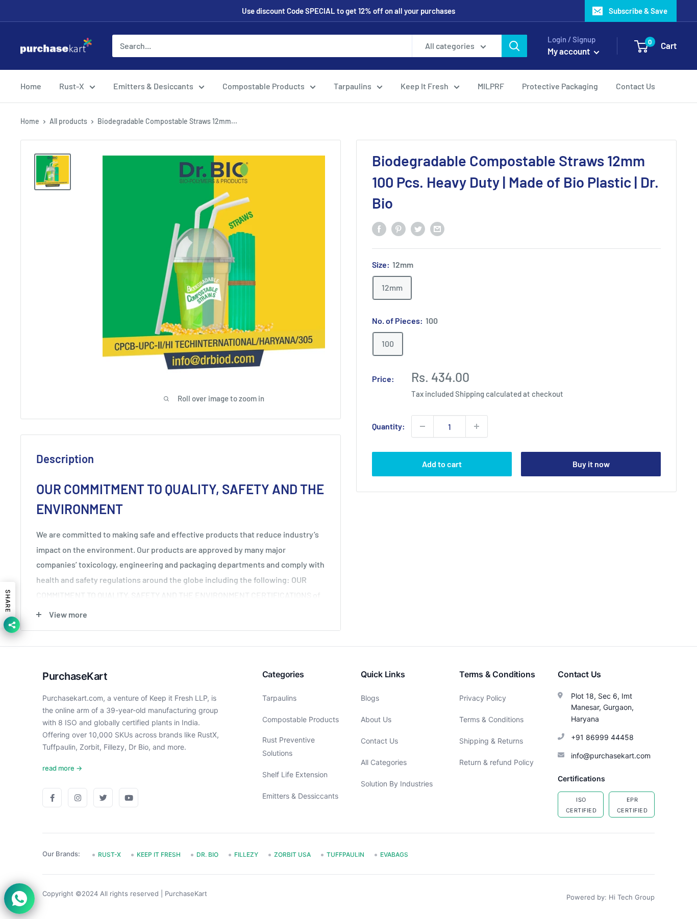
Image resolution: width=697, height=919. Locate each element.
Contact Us (635, 86)
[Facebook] (52, 797)
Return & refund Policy (496, 762)
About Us (376, 719)
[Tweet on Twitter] (418, 228)
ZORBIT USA (292, 854)
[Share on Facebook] (379, 228)
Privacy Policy (482, 698)
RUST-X (109, 854)
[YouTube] (128, 797)
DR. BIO (207, 854)
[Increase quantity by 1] (476, 426)
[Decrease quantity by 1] (422, 426)
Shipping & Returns (491, 740)
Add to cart (442, 464)
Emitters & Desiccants (153, 86)
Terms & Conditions (491, 719)
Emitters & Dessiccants (300, 796)
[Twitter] (103, 797)
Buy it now (591, 464)
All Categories (384, 762)
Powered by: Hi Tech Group (610, 897)
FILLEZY (246, 854)
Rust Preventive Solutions (288, 746)
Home (30, 86)
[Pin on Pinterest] (398, 228)
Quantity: (388, 426)
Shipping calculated (488, 393)
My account (569, 51)
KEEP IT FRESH (159, 854)
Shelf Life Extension (295, 774)
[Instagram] (77, 797)
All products (68, 121)
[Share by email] (437, 228)
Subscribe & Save (638, 10)
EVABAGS (394, 854)
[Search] (514, 46)
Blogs (370, 698)
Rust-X (71, 86)
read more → (62, 768)
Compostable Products (263, 86)
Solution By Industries (397, 783)
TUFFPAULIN (345, 854)
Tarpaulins (352, 86)
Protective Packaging (560, 86)
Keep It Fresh (425, 86)
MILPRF (491, 86)
